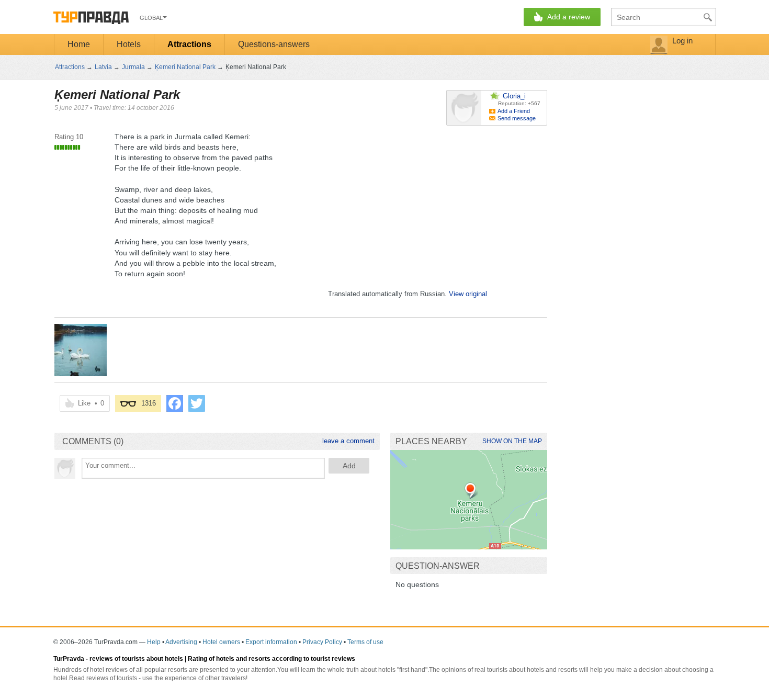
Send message (516, 118)
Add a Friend (513, 111)
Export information (271, 642)
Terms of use (365, 642)
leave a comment (348, 441)
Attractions (189, 44)
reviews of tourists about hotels (136, 658)
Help (154, 642)
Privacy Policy (322, 642)
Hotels (129, 44)
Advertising (181, 642)
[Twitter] (196, 403)
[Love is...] (80, 350)
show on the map (512, 441)
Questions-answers (274, 44)
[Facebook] (174, 403)
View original (468, 294)
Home (78, 44)
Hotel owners (221, 642)
